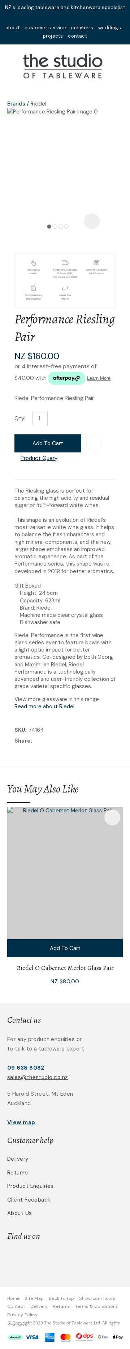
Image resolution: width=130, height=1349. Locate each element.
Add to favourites (112, 817)
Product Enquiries (30, 1186)
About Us (19, 1213)
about (12, 28)
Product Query (39, 458)
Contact (16, 1306)
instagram (74, 17)
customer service (45, 28)
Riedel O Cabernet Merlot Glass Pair (65, 967)
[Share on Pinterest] (67, 741)
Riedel (38, 103)
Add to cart (47, 443)
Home (13, 1298)
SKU (19, 730)
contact (77, 36)
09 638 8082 (25, 1067)
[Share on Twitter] (45, 741)
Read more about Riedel (44, 706)
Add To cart (65, 948)
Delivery (18, 1159)
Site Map (34, 1298)
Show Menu (11, 65)
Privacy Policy (22, 1315)
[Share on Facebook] (35, 741)
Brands (16, 103)
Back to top (61, 1298)
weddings (109, 28)
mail (55, 17)
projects (53, 36)
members (82, 28)
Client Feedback (29, 1199)
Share (22, 740)
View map (21, 1122)
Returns (17, 1172)
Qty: (19, 418)
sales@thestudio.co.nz (37, 1077)
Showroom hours (97, 1298)
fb (65, 17)
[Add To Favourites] (94, 443)
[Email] (56, 741)
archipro (87, 1259)
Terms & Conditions (96, 1306)
